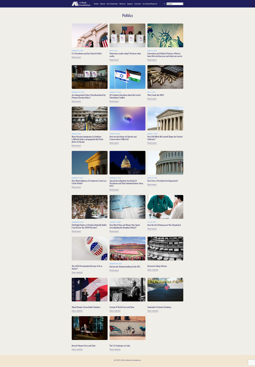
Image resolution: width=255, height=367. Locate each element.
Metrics (122, 4)
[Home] (81, 3)
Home (96, 4)
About (102, 4)
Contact (137, 4)
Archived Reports (150, 4)
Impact (130, 4)
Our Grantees (112, 4)
